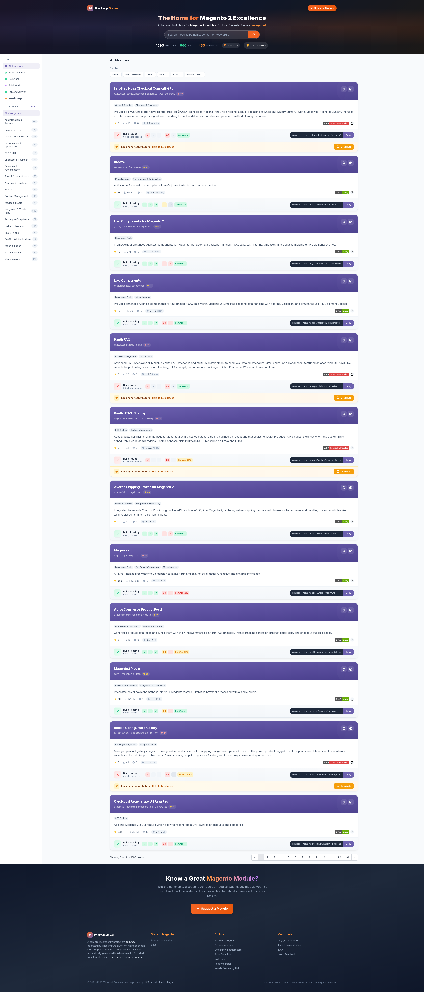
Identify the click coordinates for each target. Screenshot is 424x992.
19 (181, 94)
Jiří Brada (130, 941)
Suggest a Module (214, 908)
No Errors (220, 959)
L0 (170, 204)
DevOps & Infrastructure (147, 567)
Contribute (346, 147)
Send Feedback (287, 954)
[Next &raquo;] (354, 857)
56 (157, 615)
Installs (176, 74)
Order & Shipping (123, 105)
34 (146, 555)
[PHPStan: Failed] (170, 263)
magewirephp (121, 555)
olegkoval (119, 806)
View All (34, 106)
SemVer (182, 135)
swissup (118, 167)
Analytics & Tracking (153, 626)
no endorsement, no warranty (128, 957)
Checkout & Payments (146, 105)
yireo (117, 226)
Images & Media (148, 744)
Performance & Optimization (147, 179)
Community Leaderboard (228, 949)
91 (347, 857)
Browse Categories (225, 940)
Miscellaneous (122, 179)
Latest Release (132, 74)
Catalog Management (125, 744)
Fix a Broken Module (289, 945)
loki (116, 285)
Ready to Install (223, 963)
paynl (117, 674)
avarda (118, 492)
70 (147, 167)
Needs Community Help (227, 968)
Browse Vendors (224, 945)
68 (151, 286)
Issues (162, 74)
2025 (154, 945)
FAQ (280, 949)
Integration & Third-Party (148, 503)
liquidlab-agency (124, 93)
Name (115, 74)
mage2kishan (121, 344)
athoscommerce (122, 614)
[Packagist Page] (351, 89)
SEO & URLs (146, 356)
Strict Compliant (223, 954)
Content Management (125, 356)
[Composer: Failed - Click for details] (147, 135)
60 (148, 492)
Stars (149, 74)
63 (158, 226)
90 (339, 857)
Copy (348, 135)
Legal (170, 982)
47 (165, 733)
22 (148, 345)
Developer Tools (123, 238)
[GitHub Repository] (344, 89)
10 (323, 857)
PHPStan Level (194, 74)
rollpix (118, 733)
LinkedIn (160, 982)
